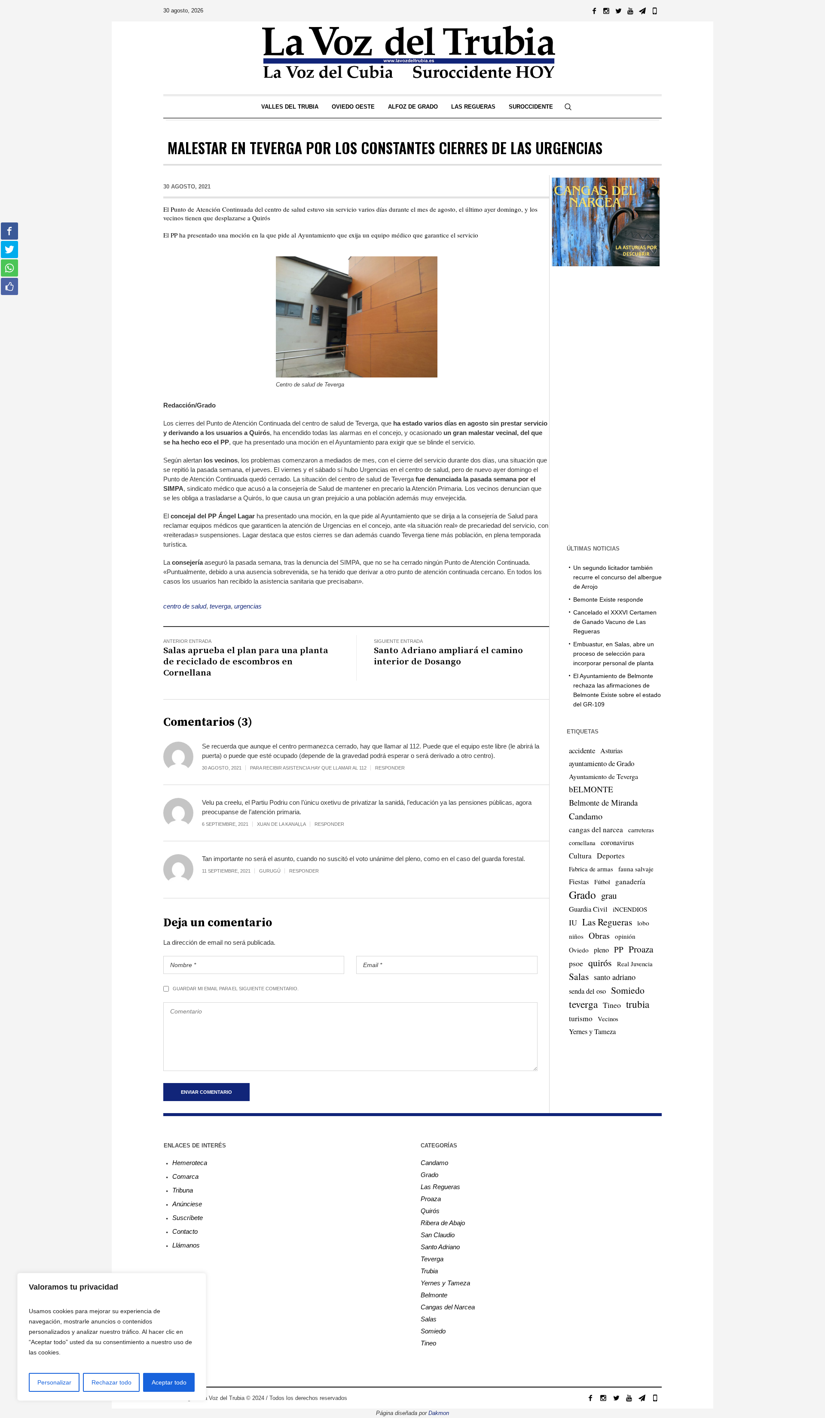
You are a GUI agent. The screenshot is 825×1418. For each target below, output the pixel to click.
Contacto (185, 1231)
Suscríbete (187, 1217)
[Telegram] (642, 10)
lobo (643, 923)
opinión (625, 936)
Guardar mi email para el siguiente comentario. (236, 988)
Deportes (611, 856)
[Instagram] (606, 10)
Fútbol (602, 881)
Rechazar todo (111, 1382)
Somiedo (628, 990)
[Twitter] (618, 10)
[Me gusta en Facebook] (9, 286)
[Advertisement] (606, 404)
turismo (581, 1018)
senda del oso (587, 991)
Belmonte (434, 1295)
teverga (220, 606)
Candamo (585, 816)
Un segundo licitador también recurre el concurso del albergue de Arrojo (617, 577)
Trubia (429, 1271)
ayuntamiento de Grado (601, 763)
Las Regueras (607, 922)
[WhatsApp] (654, 10)
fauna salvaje (636, 868)
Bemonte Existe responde (608, 599)
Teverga (432, 1259)
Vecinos (608, 1018)
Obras (599, 935)
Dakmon (438, 1413)
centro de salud (184, 606)
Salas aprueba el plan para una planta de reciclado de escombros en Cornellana (245, 662)
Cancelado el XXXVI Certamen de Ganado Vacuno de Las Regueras (615, 622)
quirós (600, 962)
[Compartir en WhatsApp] (9, 268)
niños (576, 936)
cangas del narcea (596, 829)
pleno (601, 950)
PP (618, 949)
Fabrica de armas (591, 868)
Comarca (185, 1176)
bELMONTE (591, 789)
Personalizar (54, 1382)
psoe (576, 963)
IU (573, 922)
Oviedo (579, 950)
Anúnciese (187, 1204)
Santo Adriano (440, 1247)
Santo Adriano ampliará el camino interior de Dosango (448, 656)
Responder (390, 767)
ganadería (630, 881)
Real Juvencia (635, 963)
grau (609, 895)
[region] (111, 1337)
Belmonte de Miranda (603, 802)
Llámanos (186, 1245)
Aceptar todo (169, 1382)
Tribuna (182, 1190)
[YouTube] (630, 10)
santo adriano (615, 977)
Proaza (641, 949)
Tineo (612, 1005)
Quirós (430, 1210)
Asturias (611, 750)
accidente (582, 750)
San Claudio (438, 1234)
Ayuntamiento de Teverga (603, 776)
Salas (579, 976)
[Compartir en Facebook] (9, 231)
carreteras (641, 829)
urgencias (248, 606)
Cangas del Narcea (448, 1307)
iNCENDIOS (630, 909)
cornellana (582, 843)
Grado (582, 894)
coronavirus (617, 842)
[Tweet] (9, 249)
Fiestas (579, 881)
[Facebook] (594, 10)
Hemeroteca (189, 1162)
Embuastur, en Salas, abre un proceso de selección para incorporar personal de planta (613, 653)
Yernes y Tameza (592, 1031)
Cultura (580, 856)
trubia (637, 1004)
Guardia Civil (588, 909)
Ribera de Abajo (443, 1222)
